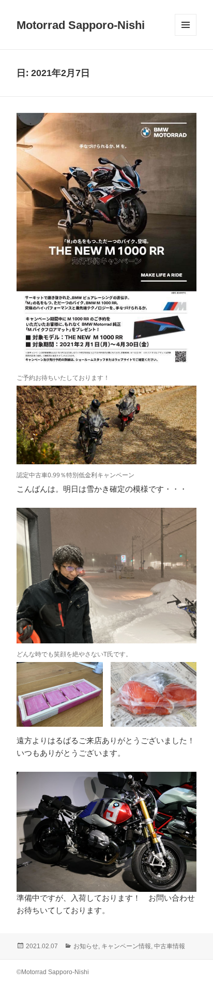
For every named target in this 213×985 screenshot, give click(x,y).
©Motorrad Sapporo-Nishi (53, 972)
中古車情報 (169, 946)
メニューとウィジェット (185, 35)
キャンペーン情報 (126, 946)
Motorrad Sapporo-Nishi (81, 25)
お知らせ (85, 946)
